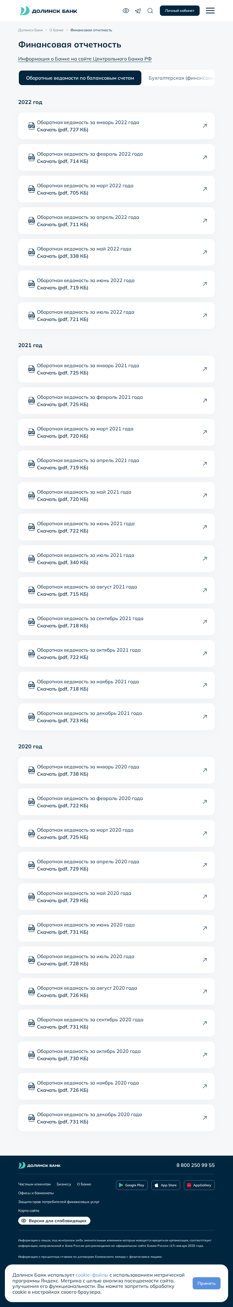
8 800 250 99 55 (196, 1165)
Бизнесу (64, 1184)
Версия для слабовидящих (57, 1220)
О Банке (56, 30)
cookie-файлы (92, 1275)
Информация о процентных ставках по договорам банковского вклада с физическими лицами (90, 1257)
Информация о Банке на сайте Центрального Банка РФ (85, 59)
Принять (207, 1283)
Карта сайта (28, 1210)
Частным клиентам (34, 1184)
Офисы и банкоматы (36, 1193)
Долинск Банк (30, 30)
